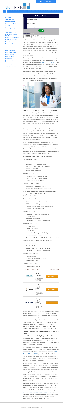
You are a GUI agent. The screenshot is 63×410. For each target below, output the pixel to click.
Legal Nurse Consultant (11, 39)
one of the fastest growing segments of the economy (37, 392)
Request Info (51, 276)
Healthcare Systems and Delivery (11, 35)
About (46, 1)
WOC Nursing (8, 64)
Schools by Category (47, 11)
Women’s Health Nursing (11, 66)
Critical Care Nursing (10, 25)
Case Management (10, 21)
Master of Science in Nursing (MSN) (39, 279)
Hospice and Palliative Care (12, 37)
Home (41, 1)
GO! (41, 30)
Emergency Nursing (10, 28)
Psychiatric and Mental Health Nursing (12, 61)
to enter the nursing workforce (48, 62)
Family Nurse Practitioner (11, 30)
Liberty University (38, 300)
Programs (57, 11)
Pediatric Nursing (9, 54)
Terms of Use (37, 404)
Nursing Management (10, 52)
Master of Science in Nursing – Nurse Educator (39, 305)
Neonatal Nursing (9, 43)
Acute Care (8, 17)
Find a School (11, 11)
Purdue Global (37, 286)
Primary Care (8, 58)
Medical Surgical (9, 41)
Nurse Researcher (9, 46)
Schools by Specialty (34, 11)
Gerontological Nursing (11, 32)
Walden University (38, 274)
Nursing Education (9, 48)
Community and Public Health (12, 23)
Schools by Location (21, 11)
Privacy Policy (30, 404)
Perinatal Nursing (9, 56)
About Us (25, 404)
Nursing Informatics (10, 50)
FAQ (50, 1)
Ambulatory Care (9, 19)
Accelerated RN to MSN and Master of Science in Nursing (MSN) (39, 292)
